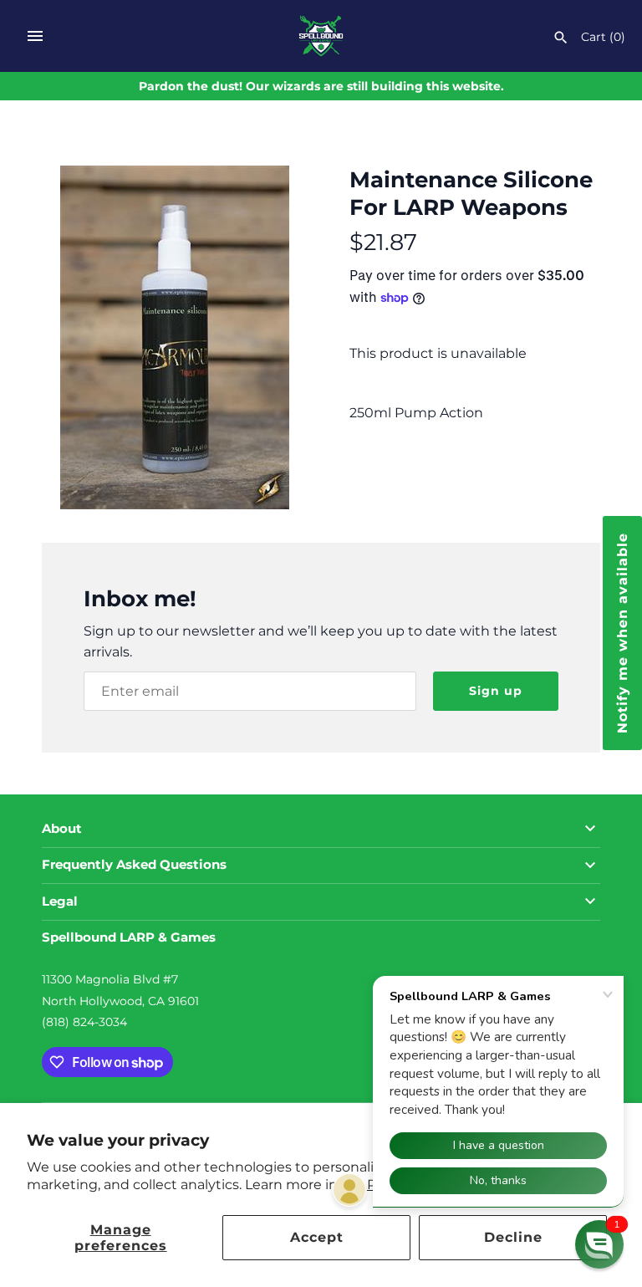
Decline (513, 1237)
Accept (317, 1237)
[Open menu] (35, 36)
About (62, 828)
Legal (60, 901)
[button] (599, 1244)
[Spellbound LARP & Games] (321, 36)
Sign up (495, 690)
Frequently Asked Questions (134, 864)
